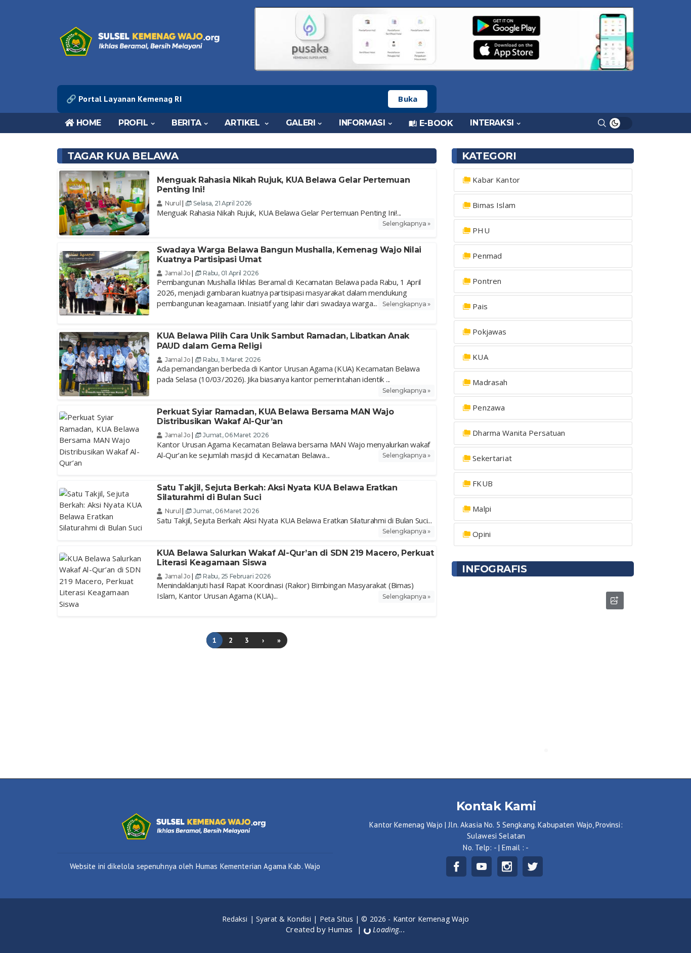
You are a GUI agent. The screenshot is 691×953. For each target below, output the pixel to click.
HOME (88, 123)
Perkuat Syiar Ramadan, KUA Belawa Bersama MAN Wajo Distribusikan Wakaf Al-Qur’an (275, 416)
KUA (480, 357)
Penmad (487, 256)
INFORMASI (362, 123)
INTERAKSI (491, 123)
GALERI (301, 123)
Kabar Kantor (496, 180)
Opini (481, 534)
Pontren (486, 281)
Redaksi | (239, 919)
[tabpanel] (543, 673)
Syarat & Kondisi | (288, 919)
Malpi (481, 509)
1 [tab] (539, 750)
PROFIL (133, 123)
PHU (480, 230)
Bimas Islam (493, 205)
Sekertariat (492, 458)
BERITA (186, 123)
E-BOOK (436, 123)
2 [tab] (546, 750)
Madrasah (489, 382)
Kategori (489, 156)
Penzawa (488, 407)
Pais (480, 306)
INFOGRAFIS (494, 569)
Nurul (173, 203)
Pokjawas (489, 331)
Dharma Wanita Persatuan (518, 433)
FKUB (482, 483)
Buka (407, 99)
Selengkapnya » (406, 223)
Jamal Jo (177, 273)
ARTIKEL (243, 123)
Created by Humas (320, 929)
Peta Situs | (341, 919)
